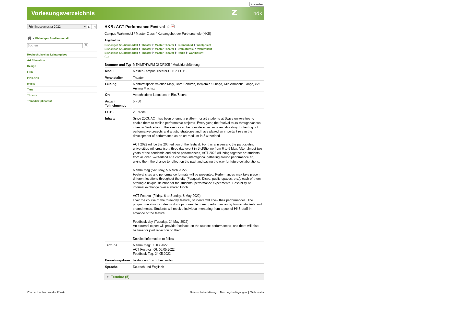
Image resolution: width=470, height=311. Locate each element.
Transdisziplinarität (39, 101)
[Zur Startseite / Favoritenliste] (29, 38)
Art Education (36, 60)
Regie (181, 52)
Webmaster (257, 292)
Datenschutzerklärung (203, 292)
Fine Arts (33, 77)
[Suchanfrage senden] (86, 45)
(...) (107, 56)
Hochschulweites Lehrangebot (47, 54)
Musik (31, 83)
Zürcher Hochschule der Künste (46, 292)
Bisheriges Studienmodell (52, 38)
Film (30, 71)
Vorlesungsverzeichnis (63, 13)
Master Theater (164, 45)
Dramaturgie (186, 48)
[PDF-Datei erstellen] (173, 27)
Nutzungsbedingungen (233, 292)
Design (31, 66)
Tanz (30, 89)
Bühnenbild (185, 45)
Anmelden (257, 4)
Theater (32, 95)
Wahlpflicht (204, 45)
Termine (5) (120, 277)
